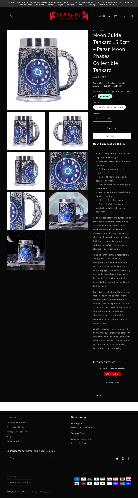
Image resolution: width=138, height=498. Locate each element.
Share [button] (98, 395)
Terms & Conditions (15, 427)
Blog (9, 436)
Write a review (112, 374)
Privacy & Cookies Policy (17, 432)
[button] (6, 16)
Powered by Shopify (30, 492)
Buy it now (112, 135)
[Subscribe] (52, 458)
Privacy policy (45, 492)
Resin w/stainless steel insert (109, 107)
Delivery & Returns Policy (17, 422)
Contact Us (11, 417)
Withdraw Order (13, 441)
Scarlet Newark (17, 492)
